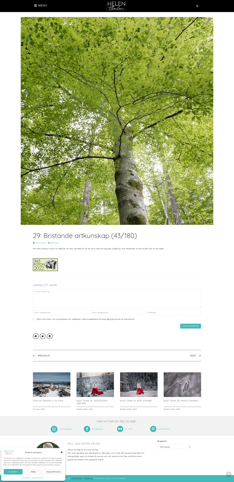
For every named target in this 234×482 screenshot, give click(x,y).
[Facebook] (87, 429)
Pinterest (164, 429)
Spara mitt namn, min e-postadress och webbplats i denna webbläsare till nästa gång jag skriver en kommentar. (85, 319)
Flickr (129, 429)
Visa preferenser (53, 472)
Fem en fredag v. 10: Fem (48, 401)
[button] (61, 452)
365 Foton (54, 243)
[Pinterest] (153, 429)
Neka (33, 472)
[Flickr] (120, 429)
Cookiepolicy (26, 477)
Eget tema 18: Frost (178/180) (181, 401)
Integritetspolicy (38, 477)
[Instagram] (54, 429)
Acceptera (13, 472)
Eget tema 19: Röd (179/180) (136, 401)
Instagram (65, 429)
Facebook (97, 429)
